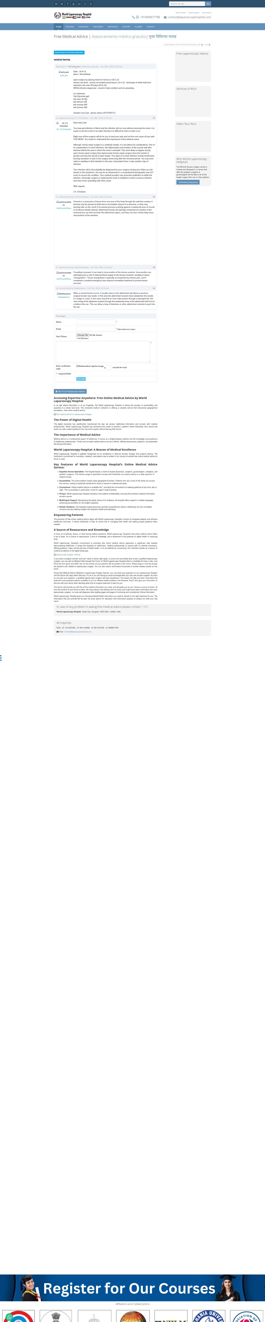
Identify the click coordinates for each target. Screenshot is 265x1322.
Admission (83, 26)
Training (69, 26)
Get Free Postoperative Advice (71, 391)
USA (206, 44)
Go (208, 3)
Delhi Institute (181, 13)
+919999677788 (150, 17)
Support (126, 26)
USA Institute (206, 13)
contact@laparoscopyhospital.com (189, 17)
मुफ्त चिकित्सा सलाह (162, 36)
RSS (146, 607)
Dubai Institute (194, 13)
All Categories (74, 66)
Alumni (138, 26)
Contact (151, 26)
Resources (113, 26)
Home (58, 26)
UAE (198, 44)
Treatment (98, 26)
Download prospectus (188, 182)
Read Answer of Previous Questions (69, 52)
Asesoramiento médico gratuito (118, 36)
